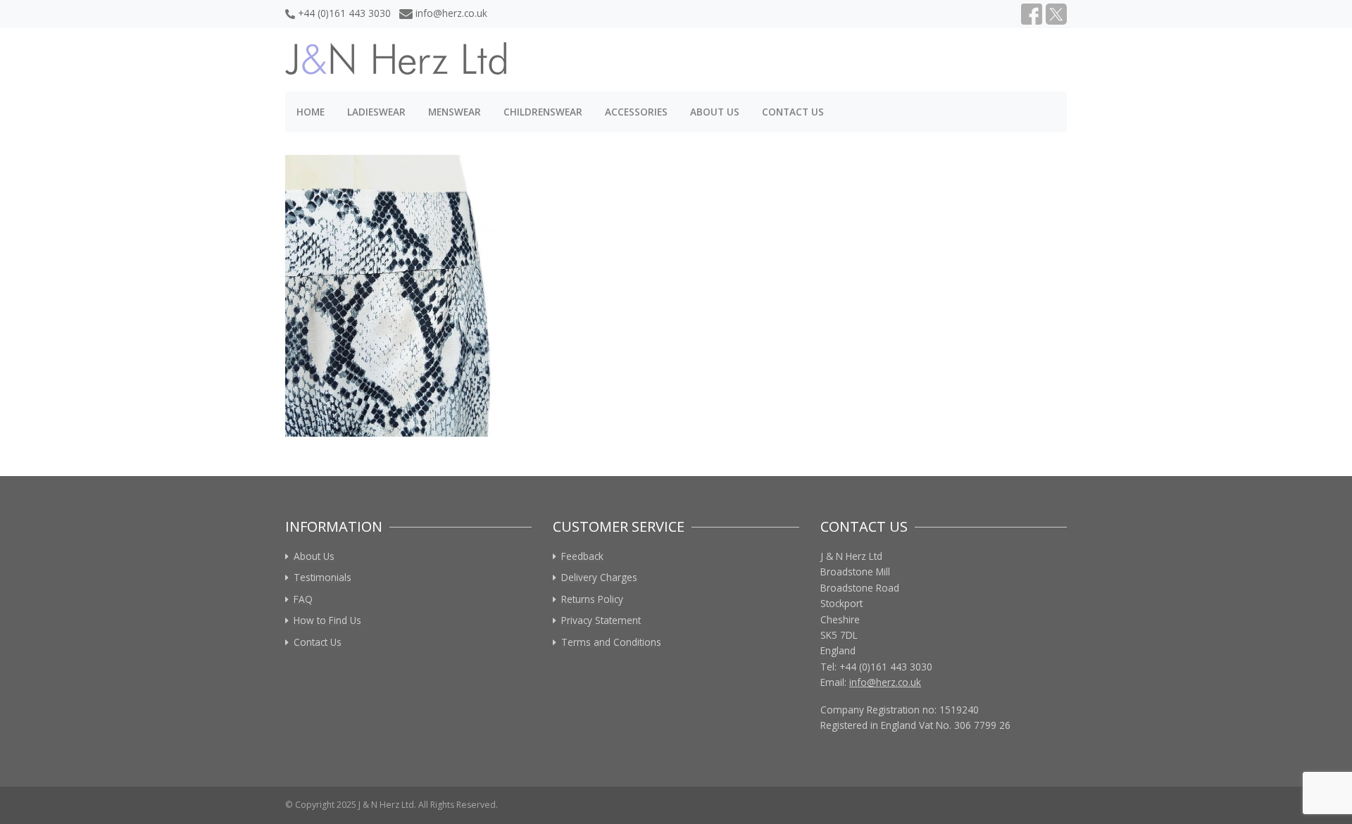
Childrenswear (542, 111)
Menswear (454, 111)
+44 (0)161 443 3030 (344, 13)
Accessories (636, 111)
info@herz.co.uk (451, 13)
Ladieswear (376, 111)
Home (310, 111)
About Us (714, 111)
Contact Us (793, 111)
